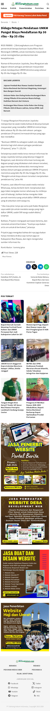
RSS (38, 696)
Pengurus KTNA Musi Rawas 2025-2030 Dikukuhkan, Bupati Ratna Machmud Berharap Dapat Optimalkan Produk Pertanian (35, 409)
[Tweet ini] (34, 266)
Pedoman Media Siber (13, 670)
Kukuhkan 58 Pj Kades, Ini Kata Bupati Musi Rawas (11, 277)
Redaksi (36, 666)
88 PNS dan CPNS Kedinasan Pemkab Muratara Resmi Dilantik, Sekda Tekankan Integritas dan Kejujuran (37, 368)
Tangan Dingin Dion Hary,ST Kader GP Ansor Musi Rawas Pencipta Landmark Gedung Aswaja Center (12, 407)
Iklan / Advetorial (25, 674)
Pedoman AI (37, 670)
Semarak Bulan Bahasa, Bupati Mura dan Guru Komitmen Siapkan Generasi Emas (38, 280)
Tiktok (38, 691)
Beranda (12, 666)
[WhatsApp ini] (46, 266)
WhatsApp (14, 687)
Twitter (38, 683)
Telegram (14, 696)
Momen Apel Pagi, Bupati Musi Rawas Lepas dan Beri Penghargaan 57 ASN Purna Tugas (37, 328)
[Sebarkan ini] (28, 266)
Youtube (14, 691)
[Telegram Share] (40, 266)
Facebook (14, 683)
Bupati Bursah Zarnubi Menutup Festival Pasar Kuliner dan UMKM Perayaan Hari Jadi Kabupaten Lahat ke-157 (11, 330)
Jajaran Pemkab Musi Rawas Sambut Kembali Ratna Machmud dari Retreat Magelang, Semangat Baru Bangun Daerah (25, 88)
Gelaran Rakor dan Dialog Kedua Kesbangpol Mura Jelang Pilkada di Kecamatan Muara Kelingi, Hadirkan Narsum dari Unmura (25, 98)
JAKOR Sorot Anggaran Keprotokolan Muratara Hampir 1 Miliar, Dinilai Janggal (11, 367)
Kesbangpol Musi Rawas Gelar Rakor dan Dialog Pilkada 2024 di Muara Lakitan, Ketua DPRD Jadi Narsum (23, 108)
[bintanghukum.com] (25, 3)
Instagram (38, 687)
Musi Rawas (7, 256)
